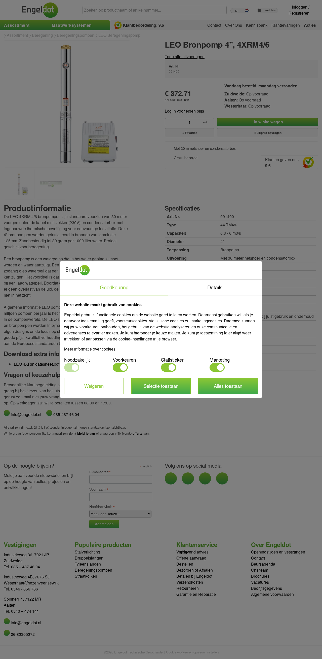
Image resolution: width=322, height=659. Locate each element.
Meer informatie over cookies (89, 349)
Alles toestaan (228, 386)
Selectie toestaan (161, 386)
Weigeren (94, 386)
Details (214, 287)
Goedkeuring (114, 287)
